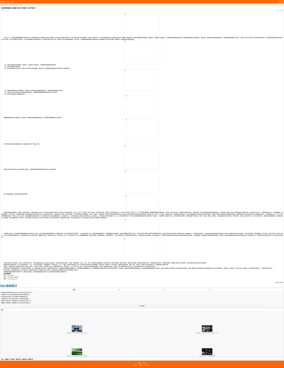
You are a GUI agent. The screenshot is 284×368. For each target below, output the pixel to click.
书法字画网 (12, 359)
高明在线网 (2, 1)
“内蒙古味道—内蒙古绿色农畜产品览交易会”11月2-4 (77, 333)
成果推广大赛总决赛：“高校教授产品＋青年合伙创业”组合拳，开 (16, 300)
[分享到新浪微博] (4, 286)
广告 (10, 4)
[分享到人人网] (13, 286)
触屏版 (139, 363)
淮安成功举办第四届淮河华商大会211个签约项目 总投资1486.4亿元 (16, 292)
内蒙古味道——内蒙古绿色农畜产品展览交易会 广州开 (207, 333)
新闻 (20, 4)
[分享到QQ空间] (10, 286)
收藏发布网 (30, 359)
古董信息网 (24, 359)
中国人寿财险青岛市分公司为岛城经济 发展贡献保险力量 (14, 296)
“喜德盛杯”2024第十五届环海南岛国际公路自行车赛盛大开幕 (15, 294)
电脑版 (144, 363)
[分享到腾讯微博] (7, 286)
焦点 (2, 309)
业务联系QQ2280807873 (144, 365)
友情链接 (7, 359)
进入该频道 (142, 305)
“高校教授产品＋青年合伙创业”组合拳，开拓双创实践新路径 (15, 298)
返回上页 (281, 1)
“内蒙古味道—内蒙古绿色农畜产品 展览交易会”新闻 (77, 356)
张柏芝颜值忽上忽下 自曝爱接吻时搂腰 (207, 356)
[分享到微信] (15, 286)
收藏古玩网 (18, 359)
